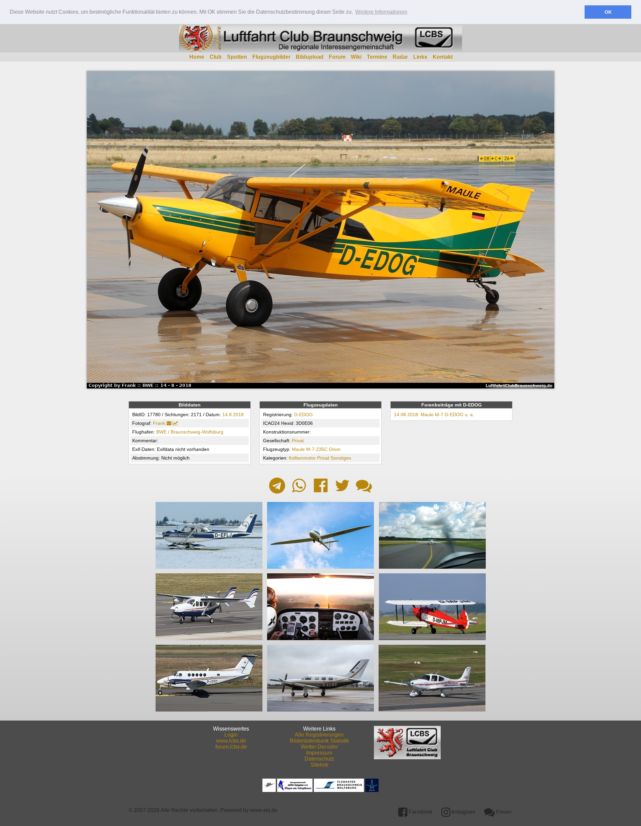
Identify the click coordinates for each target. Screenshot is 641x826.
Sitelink (319, 765)
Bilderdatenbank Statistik (319, 741)
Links (420, 57)
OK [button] (608, 12)
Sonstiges (341, 458)
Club (216, 57)
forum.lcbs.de (231, 747)
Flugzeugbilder (271, 57)
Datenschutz (319, 759)
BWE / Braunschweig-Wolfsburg (189, 432)
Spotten (237, 57)
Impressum (319, 753)
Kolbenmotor (302, 458)
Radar (400, 57)
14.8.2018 (233, 414)
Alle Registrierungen (319, 735)
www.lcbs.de (231, 741)
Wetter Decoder (319, 747)
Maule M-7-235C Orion (316, 449)
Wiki (356, 57)
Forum (337, 57)
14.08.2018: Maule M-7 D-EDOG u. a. (434, 414)
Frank (159, 423)
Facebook (419, 812)
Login (231, 735)
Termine (377, 57)
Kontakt (443, 57)
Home (196, 57)
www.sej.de (263, 810)
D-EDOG (303, 414)
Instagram (462, 812)
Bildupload (310, 57)
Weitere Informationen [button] (381, 12)
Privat (298, 440)
